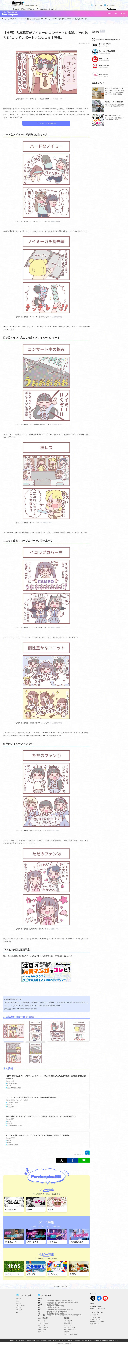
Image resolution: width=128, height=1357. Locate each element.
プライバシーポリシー (33, 1340)
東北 (39, 1300)
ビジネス (53, 9)
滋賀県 (71, 1309)
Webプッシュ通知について (97, 1308)
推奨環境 (43, 1340)
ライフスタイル (43, 9)
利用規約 (21, 1340)
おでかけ (17, 9)
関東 (39, 1302)
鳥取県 (61, 1311)
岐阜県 (52, 1306)
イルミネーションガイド (70, 1334)
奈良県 (61, 1309)
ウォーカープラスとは (96, 1306)
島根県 (65, 1311)
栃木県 (71, 1302)
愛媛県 (52, 1313)
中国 (39, 1311)
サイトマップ (13, 1340)
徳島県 (57, 1313)
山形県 (65, 1300)
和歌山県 (66, 1309)
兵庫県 (57, 1309)
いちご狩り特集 (68, 1321)
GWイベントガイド (69, 1325)
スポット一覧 (41, 1325)
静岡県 (61, 1306)
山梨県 (48, 1304)
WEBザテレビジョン (96, 1319)
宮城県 (48, 1300)
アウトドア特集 (42, 1329)
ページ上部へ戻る (61, 1286)
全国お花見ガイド (69, 1323)
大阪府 (48, 1309)
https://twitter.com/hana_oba (27, 1009)
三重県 (57, 1306)
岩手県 (57, 1300)
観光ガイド (41, 1332)
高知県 (61, 1313)
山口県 (57, 1311)
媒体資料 (77, 1340)
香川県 (48, 1313)
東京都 (48, 1302)
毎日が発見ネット (95, 1324)
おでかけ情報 (111, 5)
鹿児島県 (74, 1315)
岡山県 (52, 1311)
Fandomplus (20, 1313)
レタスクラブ (94, 1315)
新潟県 (57, 1304)
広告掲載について (87, 1340)
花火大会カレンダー (69, 1327)
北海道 (40, 1299)
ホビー (123, 14)
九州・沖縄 (41, 1315)
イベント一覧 (41, 1321)
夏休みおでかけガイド (70, 1329)
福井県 (57, 1307)
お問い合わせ (52, 1340)
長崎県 (57, 1315)
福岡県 (48, 1315)
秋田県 (61, 1300)
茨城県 (75, 1302)
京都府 (52, 1309)
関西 (39, 1309)
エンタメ (32, 9)
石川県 (48, 1307)
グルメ (25, 9)
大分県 (65, 1315)
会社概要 (96, 1340)
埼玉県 (62, 1302)
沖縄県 (80, 1315)
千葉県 (58, 1302)
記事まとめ (19, 1310)
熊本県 (61, 1315)
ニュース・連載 (97, 5)
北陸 (39, 1308)
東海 (39, 1306)
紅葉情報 (66, 1332)
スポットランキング (43, 1327)
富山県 (52, 1307)
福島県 (70, 1300)
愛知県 (48, 1306)
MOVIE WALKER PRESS (97, 1321)
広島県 (48, 1311)
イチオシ (109, 14)
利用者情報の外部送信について (110, 1340)
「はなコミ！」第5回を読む (46, 123)
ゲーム (116, 14)
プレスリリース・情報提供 (65, 1340)
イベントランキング (43, 1323)
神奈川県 (53, 1302)
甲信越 (40, 1304)
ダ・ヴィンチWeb (95, 1317)
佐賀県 (52, 1315)
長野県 (52, 1304)
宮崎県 (70, 1315)
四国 (39, 1313)
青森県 (52, 1300)
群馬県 (67, 1302)
